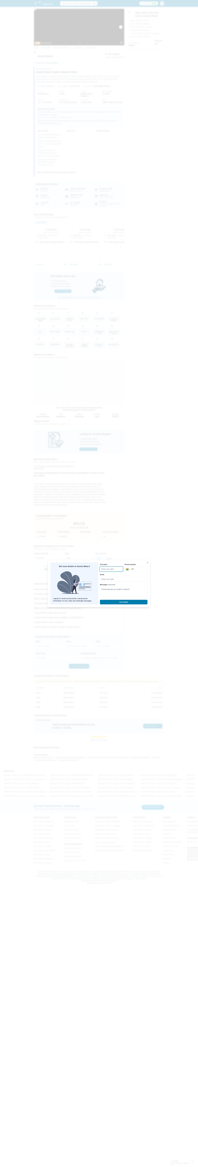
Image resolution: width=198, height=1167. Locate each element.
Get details (123, 602)
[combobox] (128, 569)
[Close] (147, 563)
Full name (103, 564)
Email (102, 574)
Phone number (130, 564)
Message (107, 585)
